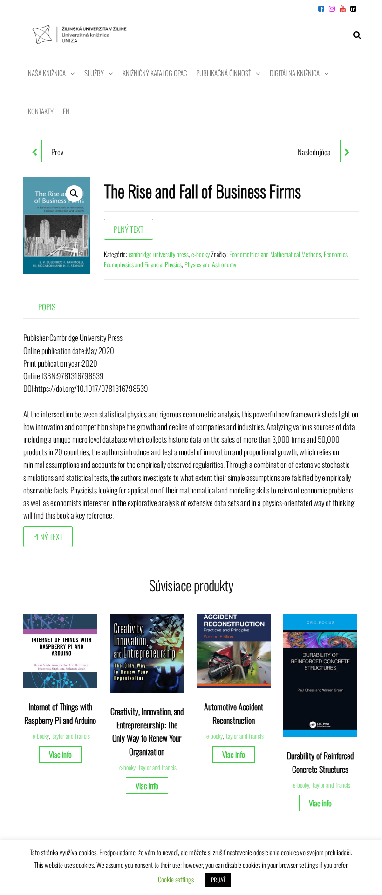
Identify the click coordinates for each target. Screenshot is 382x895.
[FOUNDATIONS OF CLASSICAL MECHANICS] (35, 151)
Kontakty (41, 111)
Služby (94, 73)
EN (66, 111)
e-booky (200, 254)
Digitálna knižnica (295, 73)
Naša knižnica (47, 73)
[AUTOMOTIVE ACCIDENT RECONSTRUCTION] (347, 151)
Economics (336, 254)
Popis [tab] (46, 306)
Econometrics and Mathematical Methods (275, 254)
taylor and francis (71, 736)
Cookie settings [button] (176, 879)
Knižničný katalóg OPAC (155, 73)
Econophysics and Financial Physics (143, 264)
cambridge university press (159, 254)
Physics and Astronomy (210, 264)
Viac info (60, 754)
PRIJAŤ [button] (218, 879)
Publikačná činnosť (223, 73)
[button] (74, 193)
